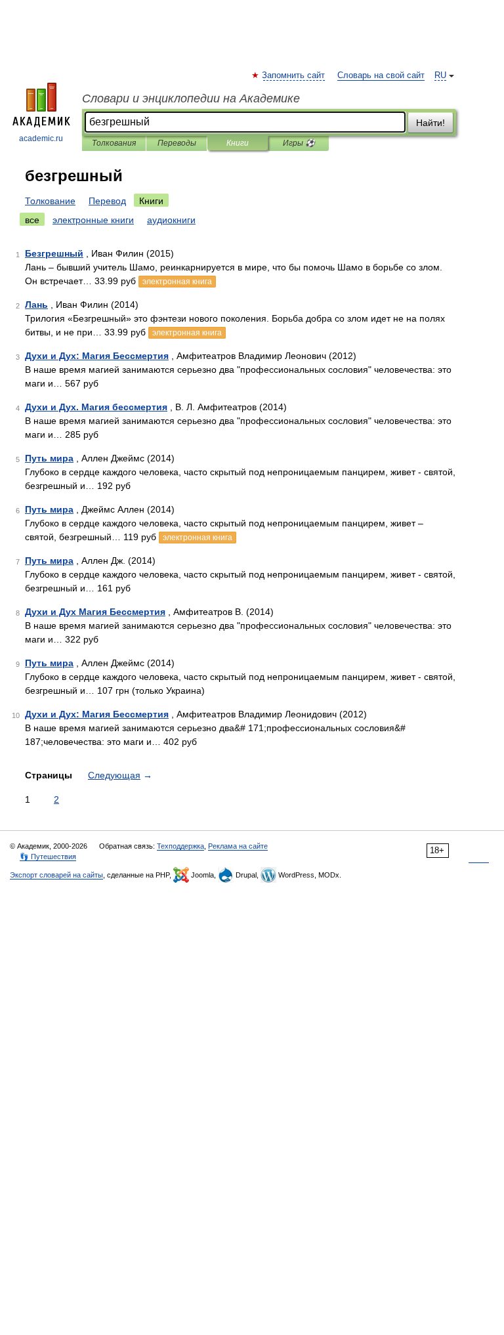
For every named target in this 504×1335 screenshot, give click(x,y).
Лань (36, 304)
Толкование (50, 201)
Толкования (114, 143)
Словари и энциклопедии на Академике (191, 98)
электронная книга (177, 281)
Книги (237, 143)
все (32, 220)
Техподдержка (180, 846)
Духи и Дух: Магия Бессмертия (97, 355)
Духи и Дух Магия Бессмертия (95, 611)
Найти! (430, 122)
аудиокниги (171, 220)
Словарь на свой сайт (381, 75)
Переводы (177, 143)
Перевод (107, 201)
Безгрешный (54, 253)
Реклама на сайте (238, 846)
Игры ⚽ (299, 143)
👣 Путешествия (48, 856)
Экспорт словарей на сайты (56, 875)
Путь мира (49, 458)
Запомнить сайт (294, 75)
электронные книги (93, 220)
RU (440, 75)
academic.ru (41, 138)
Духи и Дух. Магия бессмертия (96, 407)
